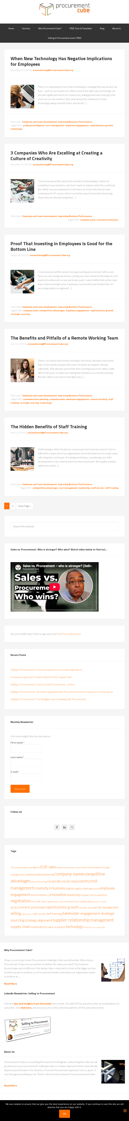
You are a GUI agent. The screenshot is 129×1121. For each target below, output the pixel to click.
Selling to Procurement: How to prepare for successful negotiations (46, 669)
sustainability (39, 927)
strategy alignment (38, 920)
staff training (111, 487)
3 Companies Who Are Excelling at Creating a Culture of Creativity (57, 155)
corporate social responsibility (68, 881)
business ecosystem (76, 867)
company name (87, 219)
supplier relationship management (83, 919)
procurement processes (28, 907)
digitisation (94, 888)
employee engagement (77, 125)
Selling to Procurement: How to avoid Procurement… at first (43, 684)
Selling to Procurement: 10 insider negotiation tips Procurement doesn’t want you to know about (62, 691)
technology (16, 128)
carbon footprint (94, 867)
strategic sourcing (20, 314)
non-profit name (38, 901)
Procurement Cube (64, 9)
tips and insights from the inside (32, 1003)
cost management (54, 125)
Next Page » (24, 505)
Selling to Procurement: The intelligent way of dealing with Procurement (48, 699)
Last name (17, 757)
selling (16, 913)
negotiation (21, 900)
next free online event (69, 633)
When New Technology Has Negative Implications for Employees (61, 61)
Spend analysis (27, 914)
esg (48, 895)
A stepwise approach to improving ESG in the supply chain (41, 676)
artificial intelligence (34, 125)
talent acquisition (56, 926)
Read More (10, 983)
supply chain (20, 926)
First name (18, 742)
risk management (107, 907)
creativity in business (107, 219)
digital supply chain (77, 888)
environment (38, 895)
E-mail (15, 771)
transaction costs (90, 927)
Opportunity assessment (58, 901)
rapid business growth (101, 125)
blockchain (62, 867)
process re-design (99, 902)
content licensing (39, 881)
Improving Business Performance (75, 121)
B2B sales (48, 866)
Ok (64, 1113)
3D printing (16, 867)
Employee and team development (39, 121)
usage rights (100, 927)
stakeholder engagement (81, 913)
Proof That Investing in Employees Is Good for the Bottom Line (61, 246)
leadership (84, 487)
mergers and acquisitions (94, 894)
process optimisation (82, 901)
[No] (125, 1110)
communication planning (35, 399)
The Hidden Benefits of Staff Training (49, 426)
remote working (98, 399)
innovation (58, 894)
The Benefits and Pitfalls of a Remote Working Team (64, 337)
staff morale (97, 487)
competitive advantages (52, 310)
